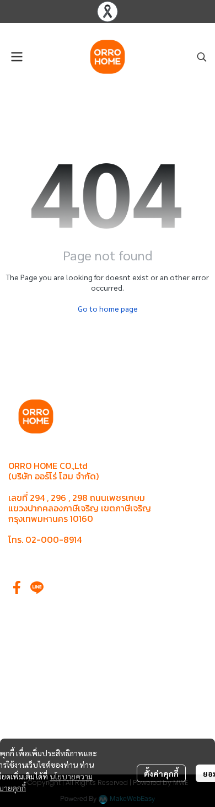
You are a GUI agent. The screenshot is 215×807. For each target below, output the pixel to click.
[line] (37, 587)
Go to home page (108, 308)
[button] (201, 57)
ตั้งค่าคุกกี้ (161, 773)
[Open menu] (17, 57)
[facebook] (17, 587)
